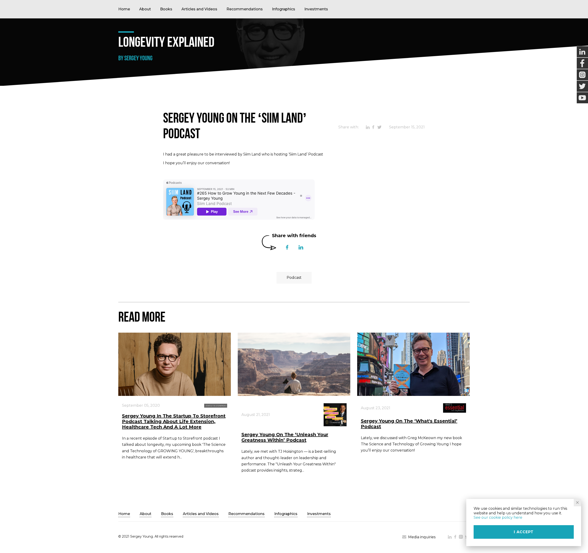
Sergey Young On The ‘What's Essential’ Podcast (409, 423)
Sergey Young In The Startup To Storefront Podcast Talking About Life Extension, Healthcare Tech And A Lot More (174, 421)
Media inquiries (421, 537)
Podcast (294, 277)
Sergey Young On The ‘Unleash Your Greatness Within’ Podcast (284, 437)
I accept (524, 532)
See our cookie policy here (498, 517)
